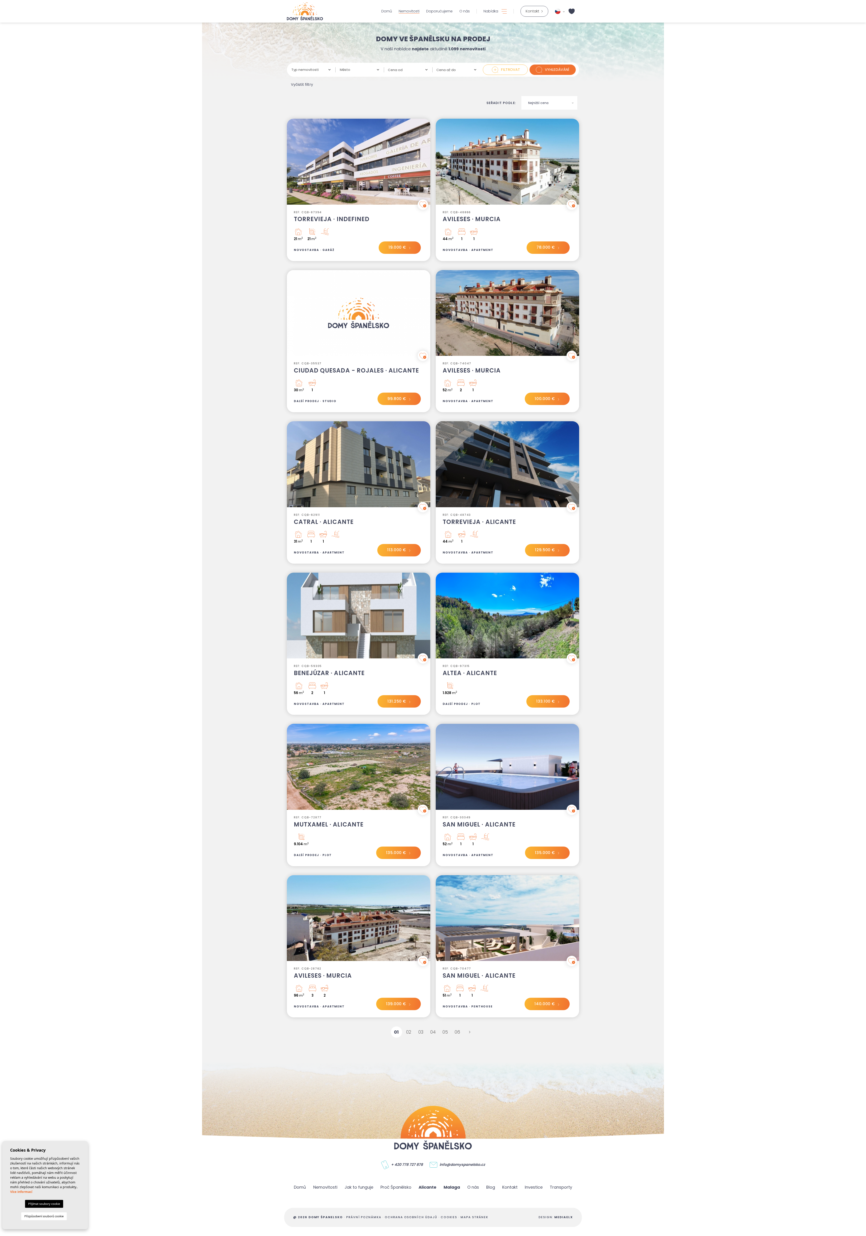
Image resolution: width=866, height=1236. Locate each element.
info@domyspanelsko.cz (462, 1164)
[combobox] (311, 70)
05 (445, 1032)
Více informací (21, 1192)
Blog (490, 1187)
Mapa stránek (474, 1217)
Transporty (561, 1187)
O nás (464, 11)
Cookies (449, 1217)
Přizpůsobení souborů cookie (44, 1216)
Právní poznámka (363, 1217)
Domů (386, 11)
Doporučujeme (439, 11)
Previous (291, 164)
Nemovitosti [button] (409, 11)
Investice (534, 1187)
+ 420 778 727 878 (407, 1164)
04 (433, 1032)
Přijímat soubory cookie (44, 1204)
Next (425, 164)
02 (409, 1032)
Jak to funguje (359, 1187)
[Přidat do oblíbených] (423, 204)
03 (421, 1032)
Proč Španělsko (395, 1187)
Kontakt (510, 1187)
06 (457, 1032)
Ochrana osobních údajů (411, 1217)
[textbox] (309, 69)
